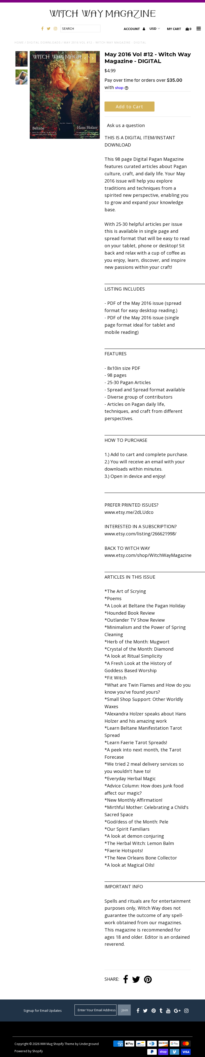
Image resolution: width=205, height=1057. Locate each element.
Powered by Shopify (28, 1051)
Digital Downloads (43, 42)
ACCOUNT (132, 29)
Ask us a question (126, 125)
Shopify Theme (63, 1044)
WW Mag (46, 1044)
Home (19, 42)
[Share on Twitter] (136, 979)
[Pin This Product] (148, 979)
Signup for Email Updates (43, 1010)
